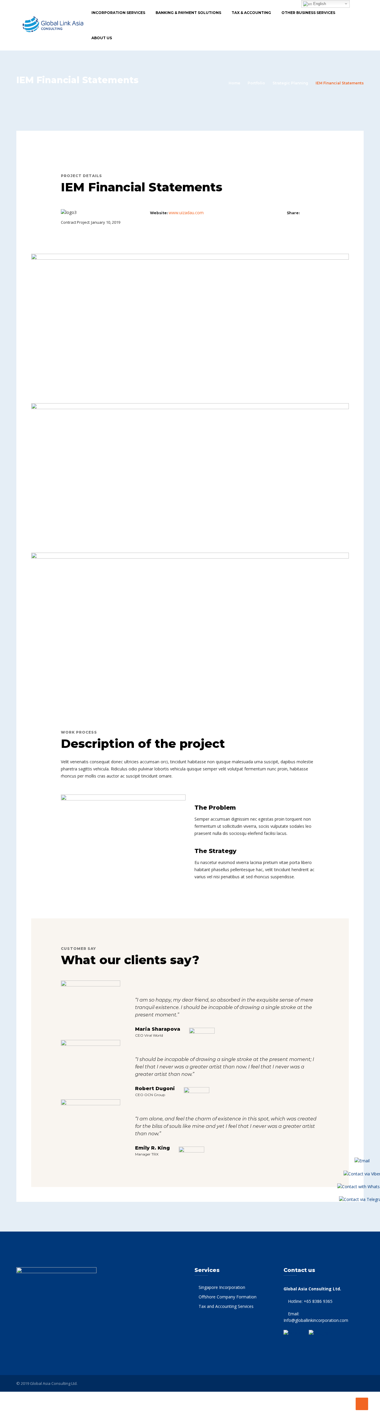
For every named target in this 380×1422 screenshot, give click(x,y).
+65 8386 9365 (318, 1301)
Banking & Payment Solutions (188, 12)
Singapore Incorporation (222, 1287)
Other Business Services (308, 12)
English (319, 3)
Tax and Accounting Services (226, 1306)
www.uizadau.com (186, 212)
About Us (101, 38)
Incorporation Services (118, 12)
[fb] (303, 212)
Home (234, 83)
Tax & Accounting (251, 12)
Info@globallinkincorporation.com (316, 1320)
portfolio (256, 83)
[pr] (316, 212)
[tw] (310, 212)
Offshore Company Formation (227, 1297)
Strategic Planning (290, 83)
